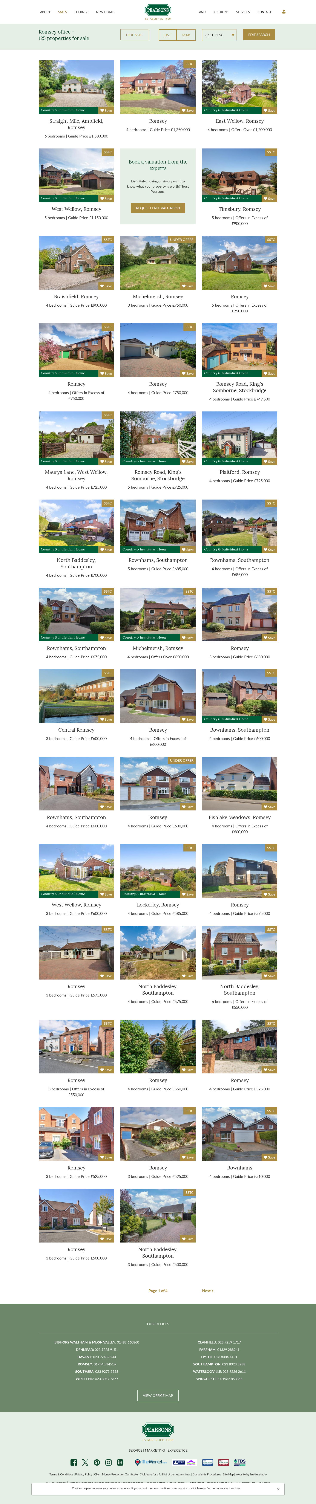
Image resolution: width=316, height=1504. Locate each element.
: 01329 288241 (219, 1349)
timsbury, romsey (240, 209)
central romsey (76, 730)
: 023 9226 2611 (219, 1371)
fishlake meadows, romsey (240, 817)
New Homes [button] (105, 12)
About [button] (45, 12)
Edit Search (259, 34)
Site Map (228, 1474)
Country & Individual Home (63, 110)
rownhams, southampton (158, 560)
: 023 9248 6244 (96, 1356)
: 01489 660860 (96, 1342)
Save (108, 110)
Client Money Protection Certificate (116, 1474)
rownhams (239, 1168)
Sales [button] (62, 12)
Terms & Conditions (61, 1474)
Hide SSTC (134, 34)
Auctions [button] (221, 12)
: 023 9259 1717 (219, 1342)
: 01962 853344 (219, 1378)
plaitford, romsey (240, 472)
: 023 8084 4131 (219, 1356)
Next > (208, 1290)
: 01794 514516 (97, 1364)
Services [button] (243, 12)
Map (186, 34)
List (167, 34)
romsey (158, 121)
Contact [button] (264, 12)
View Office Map (158, 1395)
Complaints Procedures (207, 1474)
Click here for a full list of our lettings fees (165, 1474)
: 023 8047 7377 (97, 1378)
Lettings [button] (81, 12)
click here (197, 1488)
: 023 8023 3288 (219, 1364)
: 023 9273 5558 (96, 1371)
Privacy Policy (83, 1474)
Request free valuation (158, 207)
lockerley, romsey (158, 905)
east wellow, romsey (240, 121)
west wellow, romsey (76, 209)
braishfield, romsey (76, 297)
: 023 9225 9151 (97, 1349)
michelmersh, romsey (158, 297)
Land (202, 12)
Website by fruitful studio (251, 1474)
